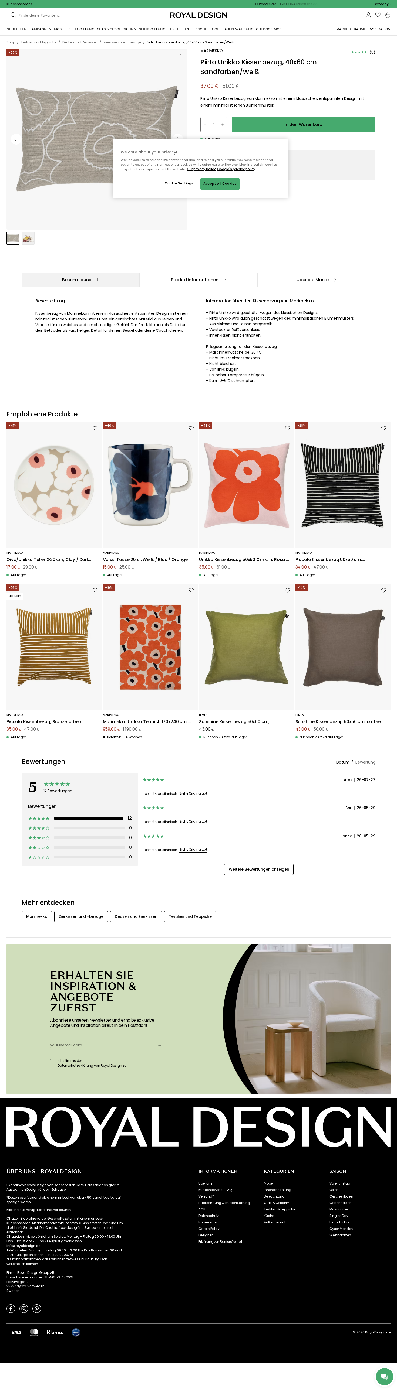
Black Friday (339, 1222)
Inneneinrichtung (277, 1190)
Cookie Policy (209, 1228)
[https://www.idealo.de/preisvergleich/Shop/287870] (76, 1332)
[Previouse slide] (16, 139)
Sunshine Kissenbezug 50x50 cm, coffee (338, 722)
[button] (382, 4)
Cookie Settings (179, 183)
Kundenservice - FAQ (215, 1190)
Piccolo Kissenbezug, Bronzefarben (43, 722)
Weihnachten (340, 1235)
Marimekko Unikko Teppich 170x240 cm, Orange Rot (145, 722)
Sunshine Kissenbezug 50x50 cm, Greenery (234, 722)
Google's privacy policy (236, 169)
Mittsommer (339, 1209)
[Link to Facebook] (10, 1308)
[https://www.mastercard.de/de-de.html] (34, 1332)
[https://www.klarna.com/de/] (55, 1332)
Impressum (207, 1222)
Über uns (205, 1183)
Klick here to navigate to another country (38, 1210)
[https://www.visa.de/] (16, 1332)
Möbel (268, 1183)
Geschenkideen (342, 1196)
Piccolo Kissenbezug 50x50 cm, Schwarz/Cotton (328, 559)
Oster (333, 1190)
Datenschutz (208, 1215)
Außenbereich (275, 1222)
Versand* (206, 1196)
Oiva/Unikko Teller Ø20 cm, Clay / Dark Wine (47, 559)
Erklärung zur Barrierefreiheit (220, 1241)
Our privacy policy (201, 169)
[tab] (80, 280)
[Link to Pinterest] (36, 1308)
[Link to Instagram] (23, 1308)
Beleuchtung (274, 1196)
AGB (202, 1209)
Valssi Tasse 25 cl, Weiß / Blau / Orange (145, 559)
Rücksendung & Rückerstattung (224, 1203)
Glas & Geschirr (276, 1203)
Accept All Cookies (220, 184)
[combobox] (382, 4)
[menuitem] (16, 29)
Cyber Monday (341, 1228)
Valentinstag (339, 1183)
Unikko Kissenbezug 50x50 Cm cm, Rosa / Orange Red (243, 559)
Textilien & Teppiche (279, 1209)
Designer (205, 1235)
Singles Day (338, 1215)
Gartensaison (340, 1203)
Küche (269, 1215)
